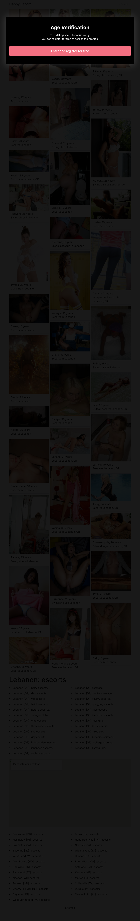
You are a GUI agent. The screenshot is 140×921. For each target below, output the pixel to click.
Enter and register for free (70, 51)
